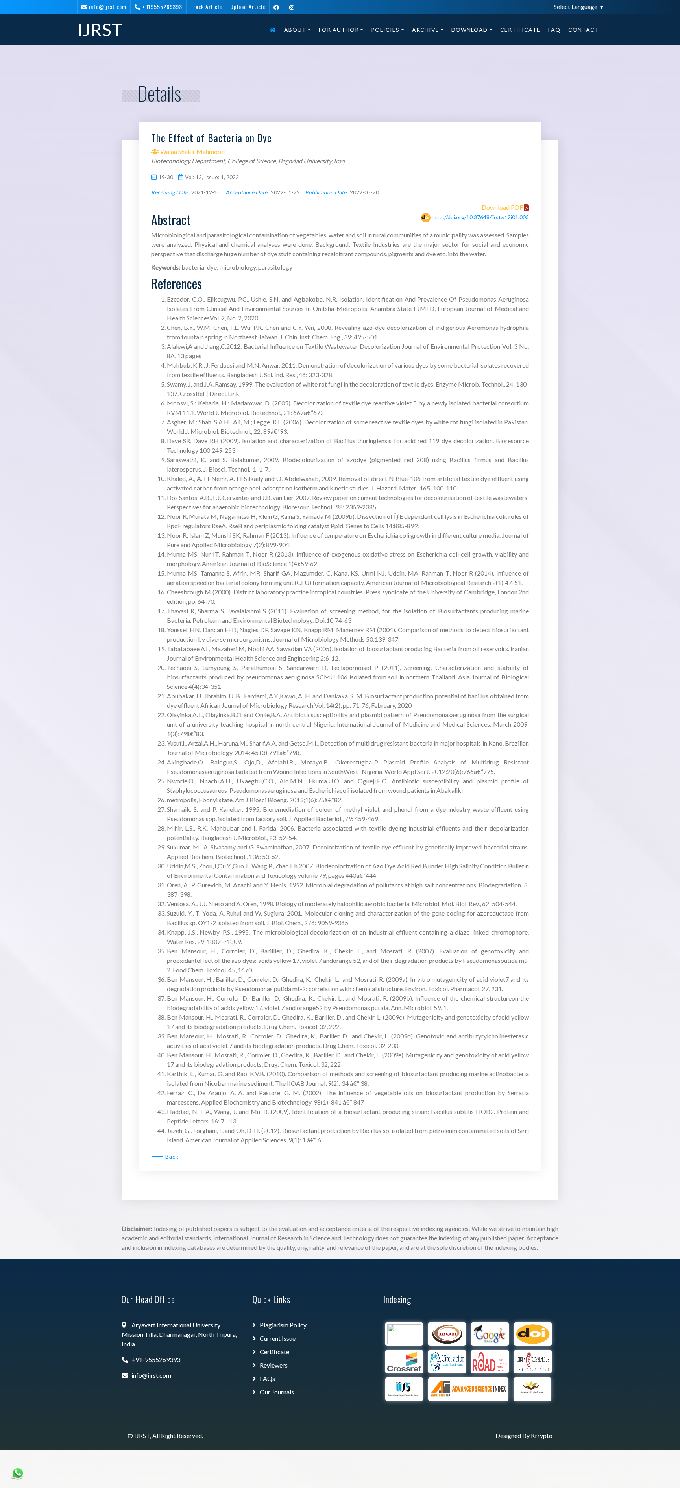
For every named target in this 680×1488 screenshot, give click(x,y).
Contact (583, 29)
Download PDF (503, 207)
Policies (385, 29)
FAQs (267, 1378)
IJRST (99, 29)
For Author (339, 29)
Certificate (520, 29)
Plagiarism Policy (283, 1325)
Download (469, 29)
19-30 (166, 177)
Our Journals (277, 1391)
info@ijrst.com (107, 6)
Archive (425, 29)
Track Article (206, 6)
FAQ (554, 29)
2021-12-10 (205, 192)
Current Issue (278, 1338)
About (295, 29)
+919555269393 (162, 6)
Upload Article (247, 6)
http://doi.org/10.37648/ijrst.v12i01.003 (480, 217)
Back (172, 1156)
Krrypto (541, 1435)
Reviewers (274, 1365)
